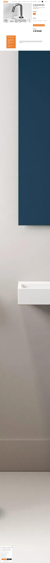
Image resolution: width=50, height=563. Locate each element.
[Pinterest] (39, 31)
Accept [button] (4, 559)
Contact (39, 1)
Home (13, 1)
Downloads (35, 1)
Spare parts (9, 43)
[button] (7, 560)
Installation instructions (11, 42)
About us (28, 1)
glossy (34, 14)
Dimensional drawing (11, 39)
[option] (17, 11)
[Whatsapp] (40, 31)
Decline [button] (9, 559)
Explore (15, 1)
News (31, 1)
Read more (7, 551)
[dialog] (6, 554)
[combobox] (11, 547)
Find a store (24, 1)
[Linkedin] (37, 31)
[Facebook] (33, 31)
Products (19, 1)
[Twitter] (35, 31)
